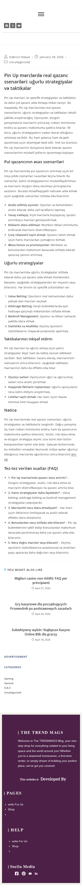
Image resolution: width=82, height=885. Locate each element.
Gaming (8, 678)
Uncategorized (19, 62)
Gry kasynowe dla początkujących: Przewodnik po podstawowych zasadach (41, 606)
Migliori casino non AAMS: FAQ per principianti (41, 580)
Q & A (7, 687)
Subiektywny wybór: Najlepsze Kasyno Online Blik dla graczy (41, 632)
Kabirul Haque (19, 57)
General (8, 683)
